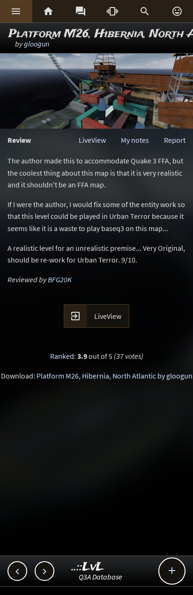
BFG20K (60, 279)
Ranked (62, 356)
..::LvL (88, 567)
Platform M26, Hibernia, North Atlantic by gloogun (115, 375)
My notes (135, 140)
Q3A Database (100, 576)
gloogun (36, 43)
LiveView (92, 140)
